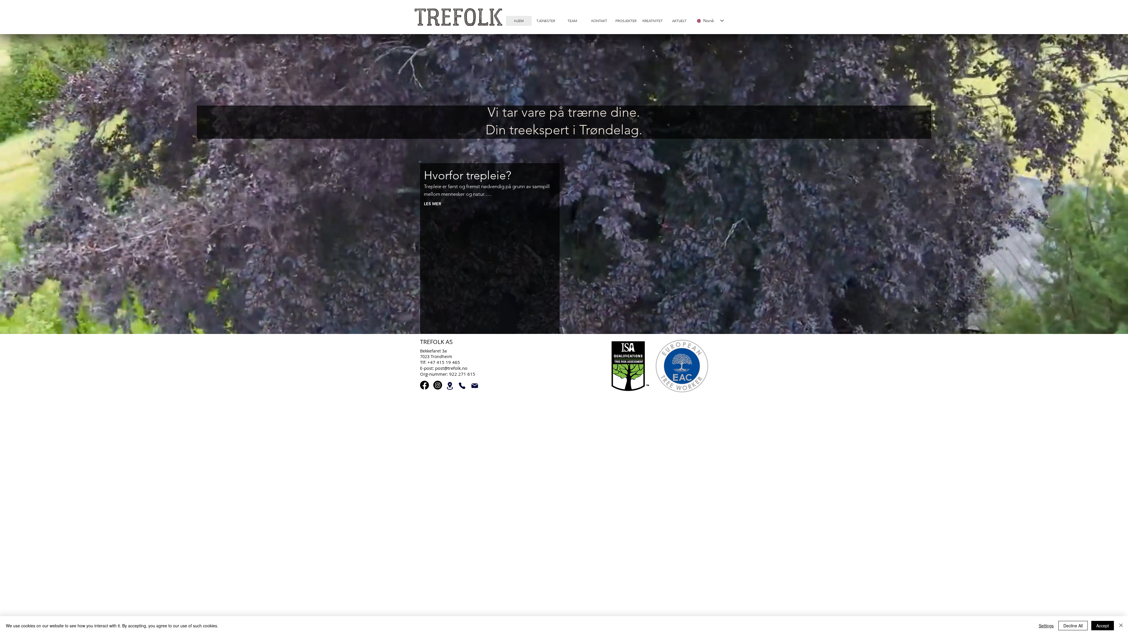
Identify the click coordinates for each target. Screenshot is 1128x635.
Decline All (1073, 626)
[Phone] (462, 385)
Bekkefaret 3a (433, 351)
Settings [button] (1046, 626)
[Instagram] (437, 385)
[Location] (449, 385)
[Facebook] (424, 385)
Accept (1102, 626)
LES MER (432, 203)
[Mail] (474, 385)
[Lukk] (1120, 625)
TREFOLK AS (436, 342)
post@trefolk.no (451, 368)
